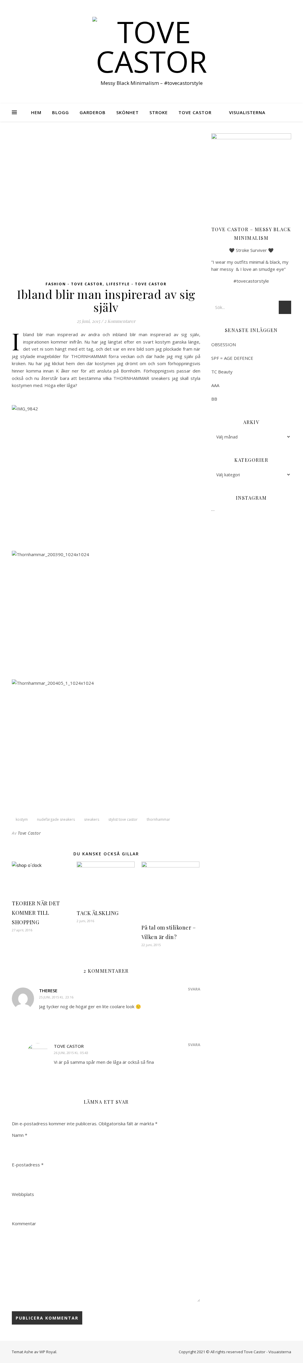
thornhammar (158, 819)
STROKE (158, 112)
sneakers (91, 819)
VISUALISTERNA (247, 112)
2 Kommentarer (120, 321)
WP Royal (47, 1351)
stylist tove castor (123, 819)
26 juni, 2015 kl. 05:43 (71, 1052)
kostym (22, 819)
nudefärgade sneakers (56, 819)
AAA (215, 385)
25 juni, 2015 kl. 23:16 (56, 997)
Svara (194, 989)
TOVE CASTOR (195, 112)
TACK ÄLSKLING (98, 913)
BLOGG (60, 112)
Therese (48, 990)
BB (214, 399)
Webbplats (23, 1194)
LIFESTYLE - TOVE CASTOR (136, 283)
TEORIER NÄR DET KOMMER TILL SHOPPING (36, 913)
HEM (36, 112)
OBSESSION (223, 344)
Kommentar (24, 1223)
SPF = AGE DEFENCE (232, 358)
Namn (19, 1135)
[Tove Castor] (151, 46)
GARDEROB (93, 112)
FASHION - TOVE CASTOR (74, 283)
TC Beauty (222, 372)
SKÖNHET (127, 112)
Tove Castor (29, 833)
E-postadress (27, 1165)
